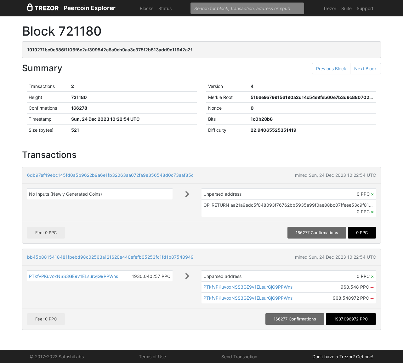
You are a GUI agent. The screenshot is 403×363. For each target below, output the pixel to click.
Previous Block (331, 68)
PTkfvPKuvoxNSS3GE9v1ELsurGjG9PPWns (73, 276)
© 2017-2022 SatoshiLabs (57, 356)
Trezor (329, 8)
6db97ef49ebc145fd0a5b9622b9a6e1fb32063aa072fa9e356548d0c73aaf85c (110, 175)
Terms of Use (152, 356)
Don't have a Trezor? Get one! (342, 356)
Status (165, 8)
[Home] (43, 8)
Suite (346, 8)
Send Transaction (239, 356)
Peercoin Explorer (90, 8)
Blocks (146, 8)
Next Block (365, 68)
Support (365, 8)
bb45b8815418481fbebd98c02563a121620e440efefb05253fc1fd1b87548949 (110, 257)
